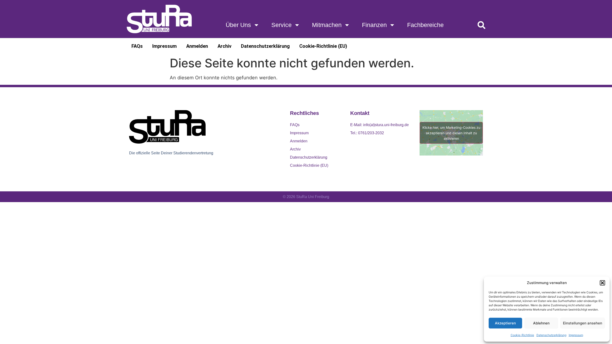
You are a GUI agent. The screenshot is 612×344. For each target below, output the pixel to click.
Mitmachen (327, 25)
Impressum (576, 335)
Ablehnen (541, 323)
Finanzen (374, 25)
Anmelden (197, 46)
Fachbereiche (425, 25)
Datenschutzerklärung (551, 335)
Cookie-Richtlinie (522, 335)
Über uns (238, 25)
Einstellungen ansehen (582, 323)
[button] (602, 282)
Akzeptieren (505, 323)
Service (281, 25)
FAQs (137, 46)
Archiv (224, 46)
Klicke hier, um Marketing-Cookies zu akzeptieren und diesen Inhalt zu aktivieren (451, 132)
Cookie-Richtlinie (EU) (323, 46)
